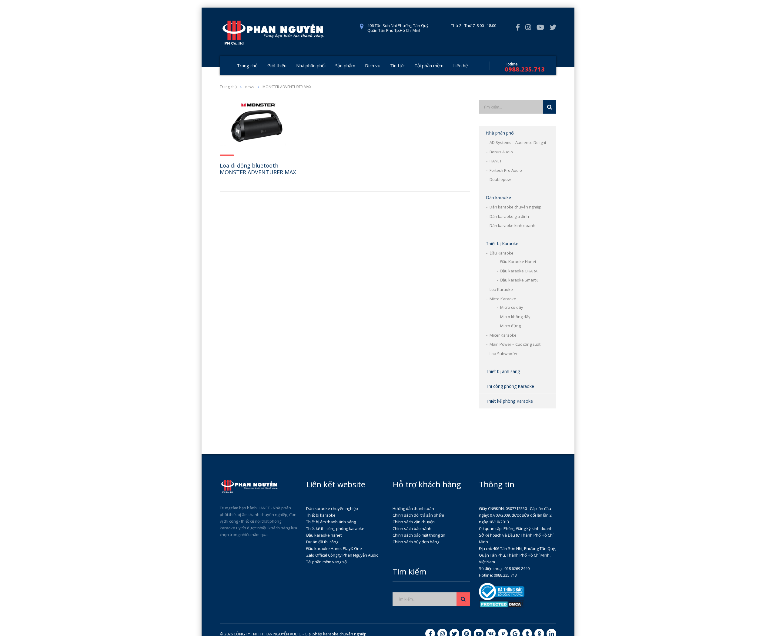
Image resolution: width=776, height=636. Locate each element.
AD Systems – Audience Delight (518, 142)
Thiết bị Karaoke (502, 243)
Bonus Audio (501, 152)
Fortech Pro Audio (506, 170)
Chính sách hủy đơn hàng (416, 541)
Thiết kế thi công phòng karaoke (335, 528)
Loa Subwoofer (504, 353)
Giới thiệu (276, 65)
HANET (496, 161)
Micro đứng (510, 325)
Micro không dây (515, 316)
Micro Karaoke (503, 298)
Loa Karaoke (501, 289)
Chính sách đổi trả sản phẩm (418, 515)
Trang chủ (247, 65)
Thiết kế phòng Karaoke (509, 401)
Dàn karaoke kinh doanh (512, 225)
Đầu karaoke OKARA (518, 271)
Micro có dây (511, 307)
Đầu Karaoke (501, 253)
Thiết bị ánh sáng (503, 371)
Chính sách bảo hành (412, 528)
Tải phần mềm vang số (326, 561)
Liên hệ (460, 65)
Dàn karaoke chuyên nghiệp (515, 207)
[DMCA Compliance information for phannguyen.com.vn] (501, 604)
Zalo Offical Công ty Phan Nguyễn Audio (342, 555)
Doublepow (500, 179)
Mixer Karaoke (503, 335)
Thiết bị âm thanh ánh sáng (331, 521)
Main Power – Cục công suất (515, 344)
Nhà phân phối (311, 65)
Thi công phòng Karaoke (510, 386)
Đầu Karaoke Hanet (518, 261)
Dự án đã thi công (322, 541)
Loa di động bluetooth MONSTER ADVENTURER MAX (258, 169)
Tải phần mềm (428, 65)
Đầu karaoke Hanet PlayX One (334, 548)
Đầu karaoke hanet (324, 535)
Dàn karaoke (498, 197)
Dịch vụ (372, 65)
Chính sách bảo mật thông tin (419, 535)
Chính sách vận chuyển (414, 521)
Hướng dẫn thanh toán (413, 508)
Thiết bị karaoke (321, 515)
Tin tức (397, 65)
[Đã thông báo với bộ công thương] (501, 591)
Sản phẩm (345, 65)
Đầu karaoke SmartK (519, 280)
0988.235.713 (525, 69)
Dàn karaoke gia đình (509, 216)
